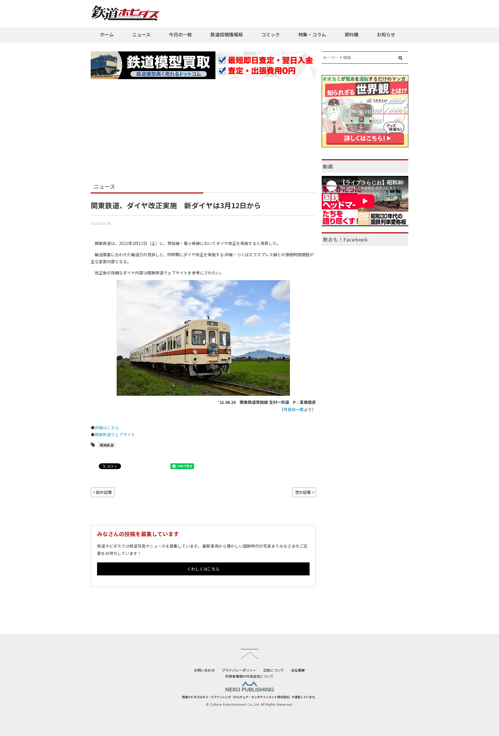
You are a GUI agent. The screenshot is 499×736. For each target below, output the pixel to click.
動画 (328, 166)
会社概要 (298, 670)
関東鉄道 (107, 445)
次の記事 (303, 492)
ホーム (107, 34)
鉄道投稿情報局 (227, 34)
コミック (270, 34)
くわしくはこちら (203, 569)
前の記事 (104, 492)
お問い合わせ (204, 670)
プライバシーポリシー (239, 670)
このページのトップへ (249, 654)
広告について (273, 670)
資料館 (351, 34)
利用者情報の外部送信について (249, 676)
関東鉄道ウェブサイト (115, 434)
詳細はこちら (107, 427)
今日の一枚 (180, 34)
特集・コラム (312, 34)
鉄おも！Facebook (345, 239)
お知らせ (386, 34)
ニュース (141, 34)
